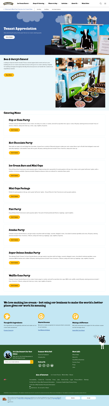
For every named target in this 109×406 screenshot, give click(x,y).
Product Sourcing (8, 330)
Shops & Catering (38, 3)
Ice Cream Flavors (23, 3)
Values (71, 375)
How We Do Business (78, 359)
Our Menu (46, 9)
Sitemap (86, 379)
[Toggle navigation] (105, 3)
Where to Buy (52, 3)
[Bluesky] (52, 365)
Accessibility (33, 379)
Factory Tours (76, 362)
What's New (85, 3)
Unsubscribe (41, 357)
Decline (73, 398)
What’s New (65, 375)
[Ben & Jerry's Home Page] (8, 4)
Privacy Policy (28, 398)
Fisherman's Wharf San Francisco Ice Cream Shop (18, 9)
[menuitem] (23, 3)
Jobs (73, 367)
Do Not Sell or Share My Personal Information (42, 382)
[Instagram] (44, 365)
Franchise (48, 379)
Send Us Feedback (43, 354)
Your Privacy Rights (56, 398)
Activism (64, 3)
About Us (74, 3)
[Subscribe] (31, 362)
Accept (88, 398)
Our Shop (39, 9)
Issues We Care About (78, 330)
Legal (71, 379)
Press (73, 365)
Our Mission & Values (44, 330)
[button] (5, 379)
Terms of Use (64, 379)
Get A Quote (14, 130)
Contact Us (41, 379)
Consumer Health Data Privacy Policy (66, 382)
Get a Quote (9, 37)
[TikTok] (48, 365)
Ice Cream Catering (56, 9)
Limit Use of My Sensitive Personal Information (42, 384)
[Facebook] (40, 365)
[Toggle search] (100, 3)
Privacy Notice (78, 379)
